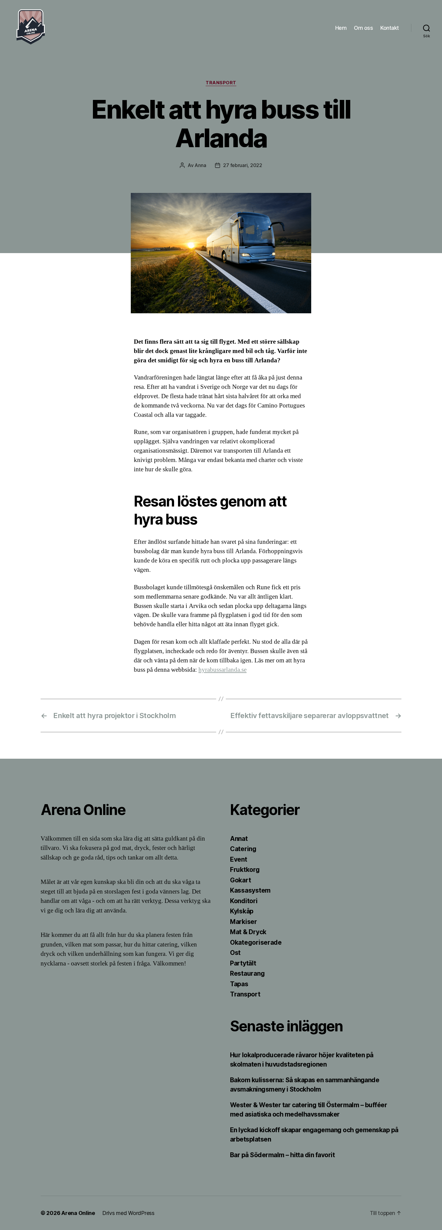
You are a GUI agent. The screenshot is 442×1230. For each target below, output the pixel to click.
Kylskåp (241, 911)
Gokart (240, 880)
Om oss (363, 28)
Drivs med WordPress (128, 1213)
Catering (243, 849)
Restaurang (247, 973)
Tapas (239, 984)
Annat (239, 838)
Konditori (244, 901)
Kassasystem (250, 890)
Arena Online (78, 1213)
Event (238, 859)
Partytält (243, 963)
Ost (235, 952)
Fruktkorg (245, 869)
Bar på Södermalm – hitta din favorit (283, 1155)
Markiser (243, 921)
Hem (341, 28)
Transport (221, 82)
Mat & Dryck (248, 932)
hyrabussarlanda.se (222, 670)
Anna (200, 165)
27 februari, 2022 (242, 165)
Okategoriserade (256, 942)
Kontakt (389, 28)
